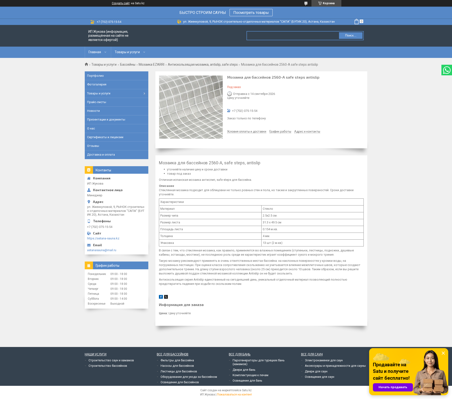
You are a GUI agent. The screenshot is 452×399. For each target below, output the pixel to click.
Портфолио (95, 75)
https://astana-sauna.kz (103, 238)
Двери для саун (316, 371)
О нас (91, 128)
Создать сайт (121, 3)
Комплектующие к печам (250, 375)
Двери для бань (244, 369)
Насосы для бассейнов (177, 365)
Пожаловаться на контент (234, 394)
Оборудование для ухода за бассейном (189, 377)
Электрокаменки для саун (324, 360)
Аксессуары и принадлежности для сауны (335, 365)
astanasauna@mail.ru (101, 250)
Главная (95, 52)
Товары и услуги (127, 52)
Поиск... (350, 35)
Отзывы (93, 146)
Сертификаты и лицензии (105, 137)
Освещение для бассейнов (180, 382)
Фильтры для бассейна (177, 360)
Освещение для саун (319, 377)
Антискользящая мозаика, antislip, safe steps (203, 64)
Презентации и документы (106, 119)
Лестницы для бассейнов (179, 371)
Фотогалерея (96, 84)
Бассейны (127, 64)
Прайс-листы (96, 102)
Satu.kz (247, 390)
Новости (93, 111)
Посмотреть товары (251, 12)
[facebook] (161, 297)
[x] (166, 297)
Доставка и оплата (101, 154)
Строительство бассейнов (108, 365)
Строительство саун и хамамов (111, 360)
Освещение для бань (247, 380)
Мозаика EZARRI (151, 64)
